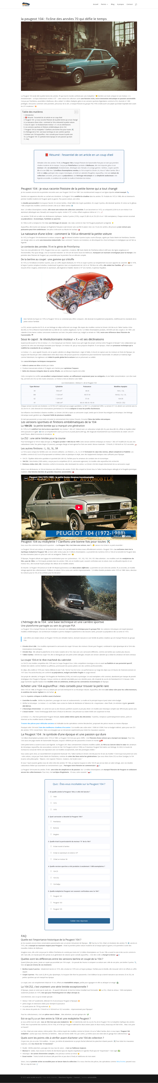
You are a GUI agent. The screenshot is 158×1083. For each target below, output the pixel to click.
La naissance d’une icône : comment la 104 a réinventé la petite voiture (49, 122)
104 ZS (55, 871)
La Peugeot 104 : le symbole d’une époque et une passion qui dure (49, 137)
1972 (55, 803)
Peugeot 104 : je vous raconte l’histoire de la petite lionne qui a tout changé (51, 120)
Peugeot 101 (57, 896)
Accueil (95, 4)
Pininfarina (57, 822)
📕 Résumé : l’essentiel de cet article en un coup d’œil (43, 117)
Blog (112, 4)
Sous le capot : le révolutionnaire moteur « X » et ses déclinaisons (48, 125)
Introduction (29, 115)
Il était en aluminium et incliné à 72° (65, 853)
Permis (103, 4)
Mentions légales (65, 1077)
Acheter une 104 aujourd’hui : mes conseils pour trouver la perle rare (49, 134)
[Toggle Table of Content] (75, 112)
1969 (55, 797)
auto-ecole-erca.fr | (35, 1077)
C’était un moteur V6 (60, 859)
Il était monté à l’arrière (61, 846)
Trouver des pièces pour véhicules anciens (37, 723)
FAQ (27, 139)
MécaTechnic (121, 1062)
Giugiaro (56, 834)
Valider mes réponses (79, 921)
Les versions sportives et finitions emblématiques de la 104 (45, 127)
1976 (55, 809)
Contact (130, 4)
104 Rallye (56, 884)
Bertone (56, 828)
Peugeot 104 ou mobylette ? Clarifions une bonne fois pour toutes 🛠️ (49, 129)
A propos (120, 4)
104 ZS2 (56, 878)
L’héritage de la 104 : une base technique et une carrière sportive (47, 132)
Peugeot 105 (57, 909)
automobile (91, 1077)
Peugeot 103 (57, 903)
